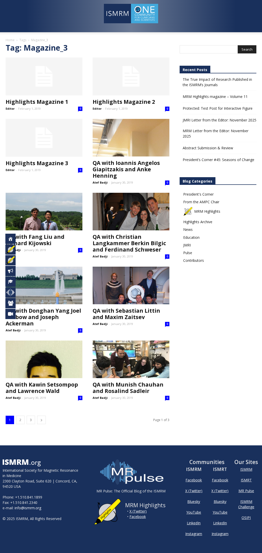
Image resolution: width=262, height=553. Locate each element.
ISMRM (246, 469)
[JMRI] (13, 314)
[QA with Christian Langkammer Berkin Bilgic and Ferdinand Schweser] (131, 211)
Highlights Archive (197, 221)
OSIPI (246, 517)
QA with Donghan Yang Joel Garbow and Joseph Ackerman (43, 317)
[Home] (13, 239)
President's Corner (198, 194)
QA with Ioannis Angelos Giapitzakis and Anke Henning (126, 169)
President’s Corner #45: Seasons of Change (218, 159)
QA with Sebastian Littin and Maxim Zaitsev (126, 314)
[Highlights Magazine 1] (44, 76)
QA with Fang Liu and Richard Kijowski (35, 240)
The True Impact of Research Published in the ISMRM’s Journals (217, 82)
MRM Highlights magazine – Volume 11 (215, 96)
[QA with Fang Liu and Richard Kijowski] (44, 211)
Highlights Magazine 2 (124, 101)
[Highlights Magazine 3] (44, 138)
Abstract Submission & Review (208, 147)
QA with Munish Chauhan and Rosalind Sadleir (128, 387)
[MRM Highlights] (13, 249)
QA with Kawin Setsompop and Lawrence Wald (42, 387)
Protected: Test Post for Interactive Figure (218, 108)
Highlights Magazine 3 (37, 163)
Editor (10, 108)
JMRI (187, 245)
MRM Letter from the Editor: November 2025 (215, 133)
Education (191, 237)
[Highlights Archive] (13, 260)
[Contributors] (13, 303)
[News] (13, 271)
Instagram (193, 533)
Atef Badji (100, 182)
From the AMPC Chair (201, 201)
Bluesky (193, 501)
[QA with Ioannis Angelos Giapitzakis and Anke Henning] (131, 137)
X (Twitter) (138, 511)
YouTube (193, 512)
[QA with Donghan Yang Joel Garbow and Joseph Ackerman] (44, 285)
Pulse (187, 252)
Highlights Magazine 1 (37, 101)
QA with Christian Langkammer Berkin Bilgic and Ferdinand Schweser (129, 243)
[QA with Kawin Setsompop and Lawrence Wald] (44, 359)
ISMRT (246, 480)
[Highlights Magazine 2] (131, 76)
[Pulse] (13, 292)
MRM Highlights (207, 211)
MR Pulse (246, 490)
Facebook (137, 516)
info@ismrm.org (28, 507)
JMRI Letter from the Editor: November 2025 (219, 120)
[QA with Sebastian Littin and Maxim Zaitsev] (131, 285)
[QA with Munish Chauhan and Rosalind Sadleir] (131, 359)
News (188, 229)
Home (10, 40)
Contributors (193, 260)
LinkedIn (194, 523)
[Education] (13, 282)
